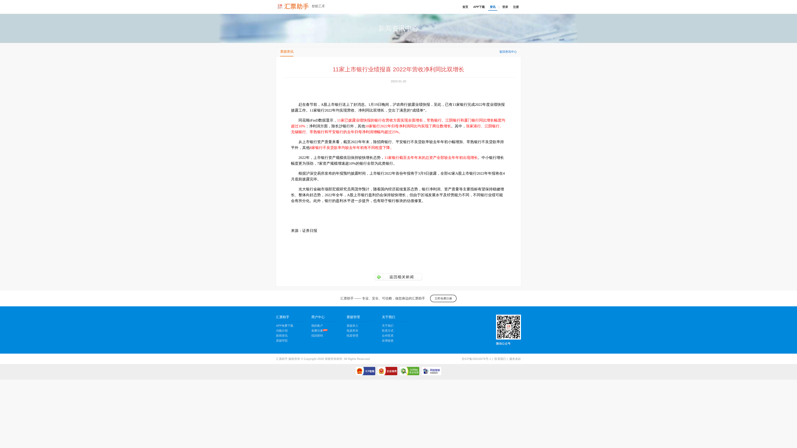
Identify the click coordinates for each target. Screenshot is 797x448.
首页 (465, 7)
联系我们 (500, 358)
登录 (505, 7)
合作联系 (388, 335)
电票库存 (352, 330)
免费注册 (317, 330)
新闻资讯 (282, 335)
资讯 (493, 7)
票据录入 (352, 325)
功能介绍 (282, 330)
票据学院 (282, 340)
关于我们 (388, 325)
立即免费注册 (443, 298)
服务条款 (515, 358)
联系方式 (388, 330)
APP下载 (479, 7)
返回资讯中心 (508, 51)
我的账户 (317, 325)
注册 (516, 7)
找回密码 (317, 335)
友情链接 (388, 340)
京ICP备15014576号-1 (476, 358)
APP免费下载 (284, 325)
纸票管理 (352, 335)
